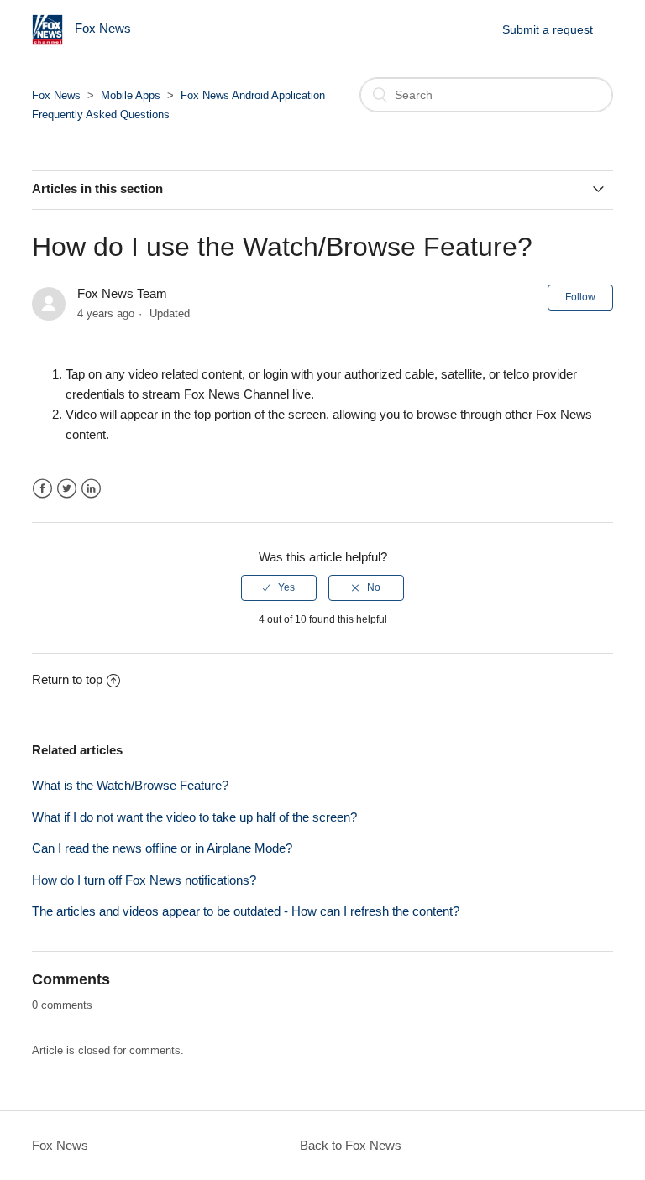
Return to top (67, 679)
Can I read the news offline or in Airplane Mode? (162, 848)
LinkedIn (91, 488)
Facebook (42, 488)
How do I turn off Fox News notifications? (144, 880)
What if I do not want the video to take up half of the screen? (194, 817)
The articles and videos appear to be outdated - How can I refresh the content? (245, 911)
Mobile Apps (130, 95)
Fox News (56, 95)
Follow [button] (580, 297)
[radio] (279, 587)
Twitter (66, 488)
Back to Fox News (350, 1145)
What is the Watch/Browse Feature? (130, 785)
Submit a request (547, 29)
